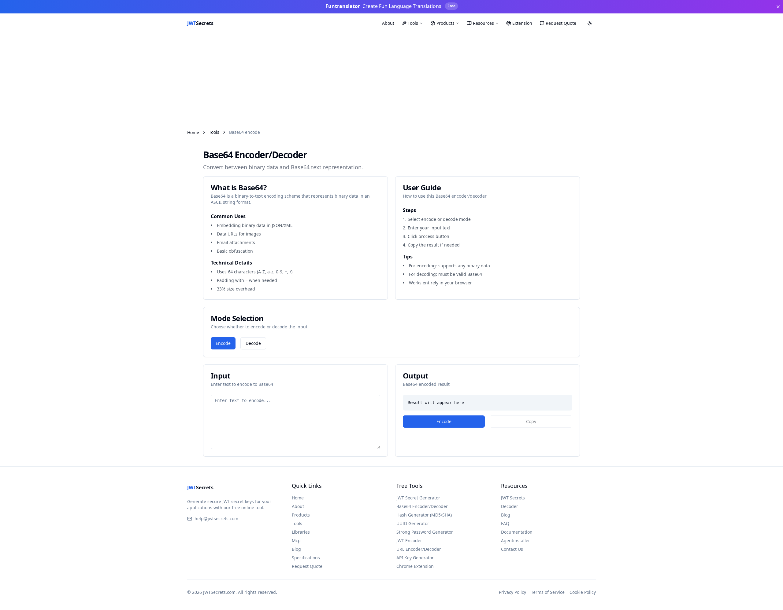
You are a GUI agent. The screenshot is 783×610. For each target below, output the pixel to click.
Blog (296, 549)
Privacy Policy (512, 592)
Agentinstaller (515, 540)
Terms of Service (548, 592)
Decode (253, 343)
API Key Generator (415, 558)
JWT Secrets (513, 498)
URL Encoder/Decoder (418, 549)
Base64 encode (244, 132)
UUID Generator (412, 523)
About (388, 23)
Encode (223, 343)
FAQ (505, 523)
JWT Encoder (409, 540)
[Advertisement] (391, 79)
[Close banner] (778, 6)
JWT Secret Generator (418, 498)
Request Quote (561, 23)
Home (193, 132)
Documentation (517, 532)
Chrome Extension (415, 566)
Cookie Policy (583, 592)
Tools (413, 23)
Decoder (509, 506)
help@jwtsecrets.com (216, 518)
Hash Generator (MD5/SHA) (424, 515)
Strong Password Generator (424, 532)
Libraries (301, 532)
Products (445, 23)
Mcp (296, 540)
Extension (522, 23)
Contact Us (512, 549)
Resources (483, 23)
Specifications (306, 558)
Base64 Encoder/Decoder (422, 506)
